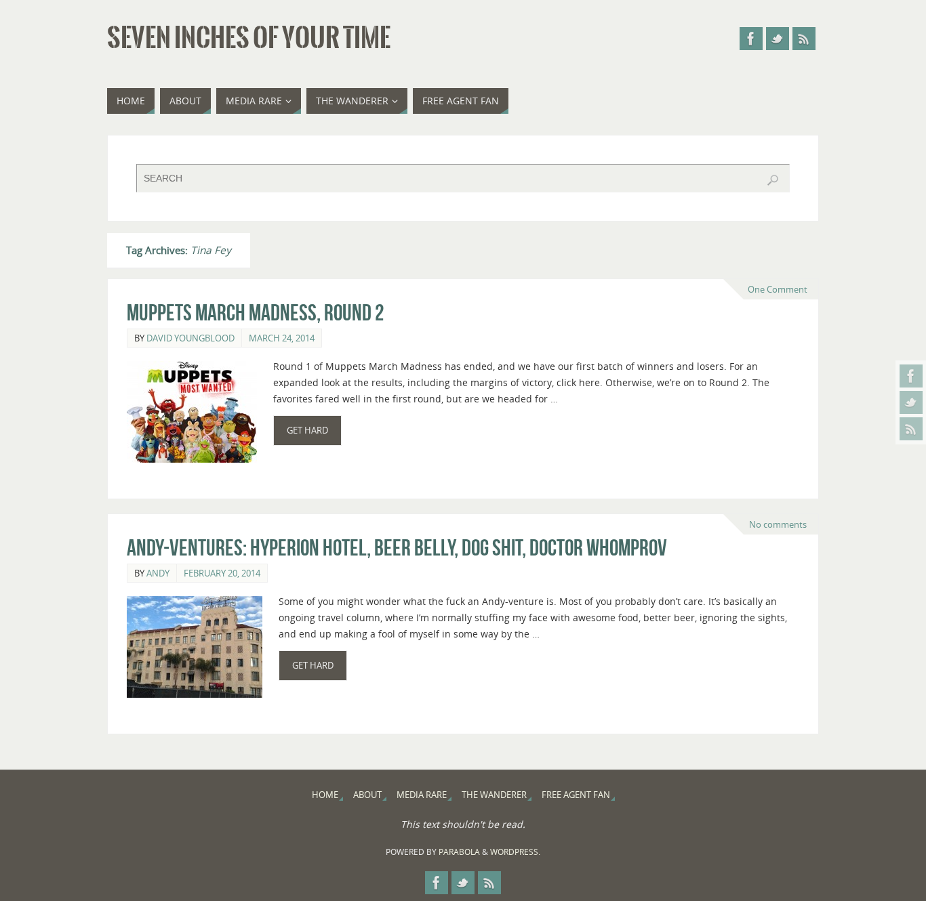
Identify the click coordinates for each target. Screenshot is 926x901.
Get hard (307, 430)
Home (325, 795)
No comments (778, 524)
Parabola (459, 852)
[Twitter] (911, 402)
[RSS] (911, 428)
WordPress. (515, 852)
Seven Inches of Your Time (248, 38)
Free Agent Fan (576, 795)
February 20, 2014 (222, 573)
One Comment (777, 289)
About (367, 795)
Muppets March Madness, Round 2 (255, 312)
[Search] (773, 180)
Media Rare (422, 795)
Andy (157, 573)
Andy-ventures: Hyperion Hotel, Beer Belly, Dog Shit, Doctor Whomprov (397, 547)
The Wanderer (494, 795)
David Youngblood (190, 338)
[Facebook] (911, 375)
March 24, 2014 (282, 338)
